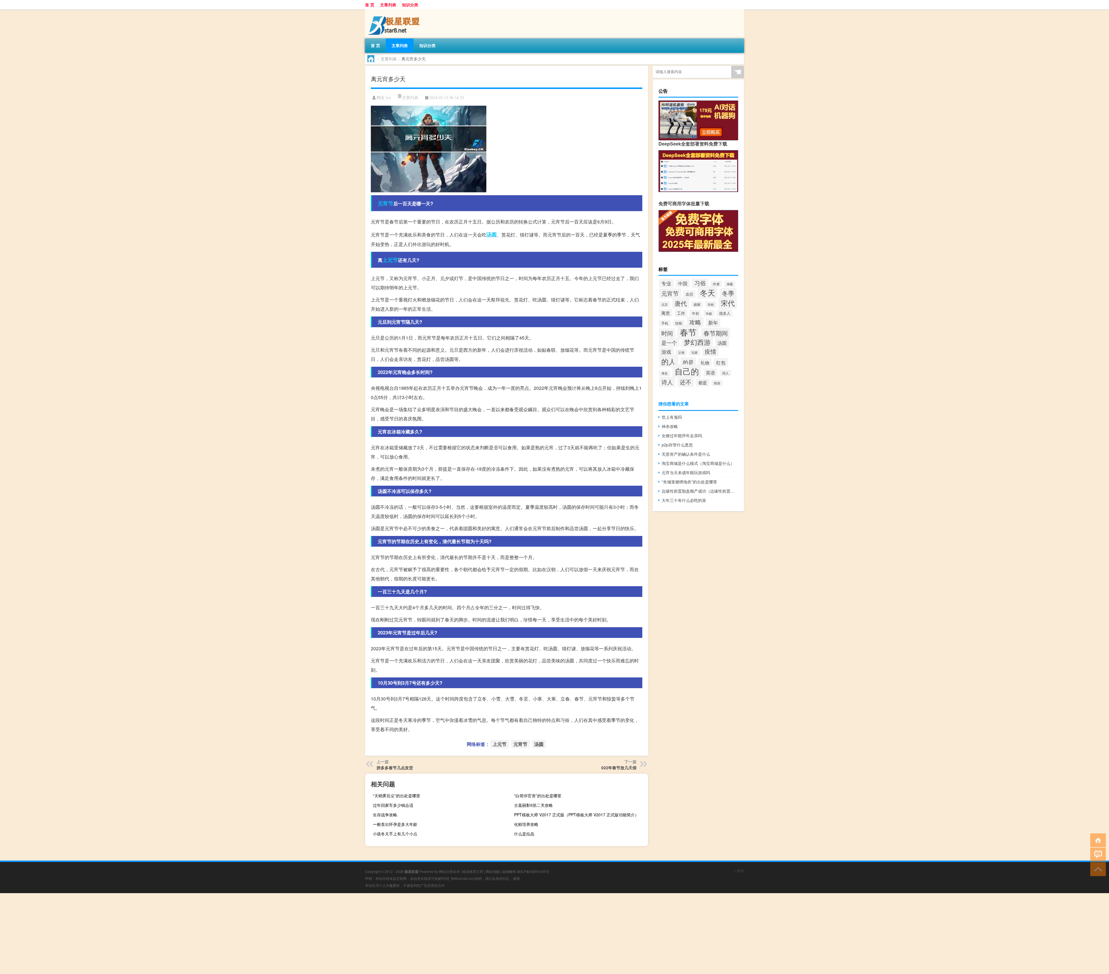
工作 (681, 313)
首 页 (369, 5)
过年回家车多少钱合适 (393, 805)
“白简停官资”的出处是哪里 (537, 795)
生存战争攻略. (385, 814)
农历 (689, 294)
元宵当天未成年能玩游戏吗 (686, 472)
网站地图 (493, 871)
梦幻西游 (697, 342)
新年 (713, 322)
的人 (668, 361)
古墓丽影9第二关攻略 (533, 805)
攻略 (695, 322)
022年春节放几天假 (619, 767)
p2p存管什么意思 (677, 445)
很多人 (724, 313)
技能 (678, 323)
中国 (682, 283)
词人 (725, 373)
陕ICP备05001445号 (533, 871)
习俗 (700, 283)
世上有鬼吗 (672, 417)
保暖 (730, 284)
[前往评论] (1096, 854)
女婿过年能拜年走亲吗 (682, 435)
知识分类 (410, 5)
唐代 (681, 303)
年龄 (709, 313)
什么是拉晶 (524, 834)
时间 (667, 333)
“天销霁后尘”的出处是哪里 (396, 795)
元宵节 (385, 203)
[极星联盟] (395, 11)
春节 (688, 332)
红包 (720, 362)
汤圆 (491, 234)
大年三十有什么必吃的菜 (684, 500)
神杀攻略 (670, 426)
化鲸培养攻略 (526, 824)
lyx (388, 98)
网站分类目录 (449, 871)
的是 (688, 362)
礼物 (705, 362)
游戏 (666, 351)
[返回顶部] (1096, 868)
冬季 (728, 293)
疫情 (710, 351)
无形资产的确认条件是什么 (686, 454)
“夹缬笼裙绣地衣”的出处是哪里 (689, 482)
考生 (664, 373)
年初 (695, 313)
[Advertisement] (173, 933)
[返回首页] (1096, 839)
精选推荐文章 (472, 871)
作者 (716, 284)
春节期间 (716, 333)
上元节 (390, 260)
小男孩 (739, 870)
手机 (664, 323)
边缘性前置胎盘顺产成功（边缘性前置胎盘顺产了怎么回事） (700, 491)
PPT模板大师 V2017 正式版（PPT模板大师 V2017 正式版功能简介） (576, 814)
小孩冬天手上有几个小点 (395, 834)
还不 (685, 382)
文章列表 (388, 5)
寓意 (665, 313)
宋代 (728, 303)
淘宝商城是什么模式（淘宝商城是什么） (698, 463)
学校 (711, 304)
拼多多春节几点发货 (395, 767)
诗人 (667, 382)
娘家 (697, 304)
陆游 (717, 383)
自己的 (687, 371)
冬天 (707, 292)
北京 (664, 304)
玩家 (694, 352)
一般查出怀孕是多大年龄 (395, 824)
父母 (681, 352)
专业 (666, 283)
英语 (710, 372)
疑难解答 (509, 871)
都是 (702, 382)
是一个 (669, 342)
